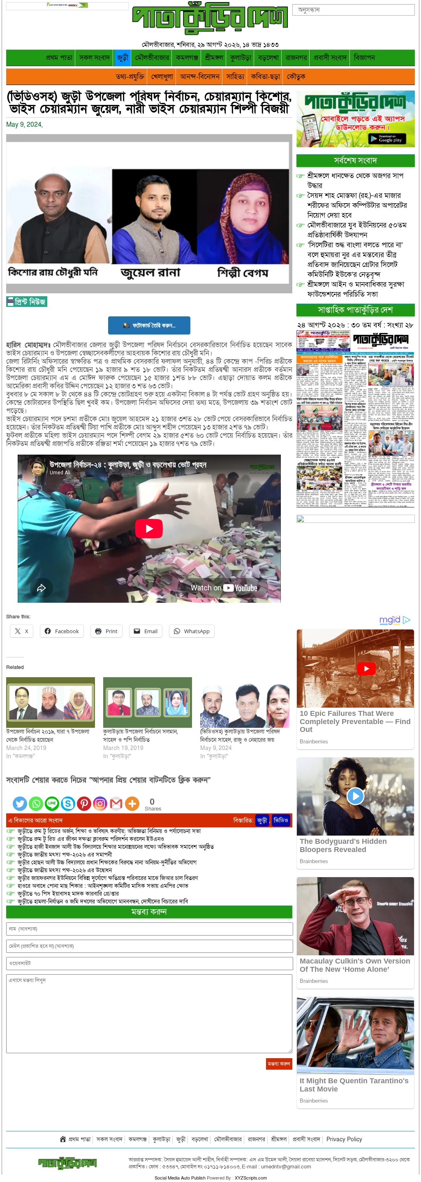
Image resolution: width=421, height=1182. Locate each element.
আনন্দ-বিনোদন (200, 76)
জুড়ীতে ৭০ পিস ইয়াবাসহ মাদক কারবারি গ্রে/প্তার (68, 894)
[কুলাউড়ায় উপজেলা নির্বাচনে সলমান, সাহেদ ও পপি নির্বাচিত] (147, 702)
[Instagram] (100, 799)
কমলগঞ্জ (187, 58)
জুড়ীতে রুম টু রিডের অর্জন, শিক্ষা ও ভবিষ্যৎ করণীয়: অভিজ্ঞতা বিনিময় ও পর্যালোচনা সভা (109, 831)
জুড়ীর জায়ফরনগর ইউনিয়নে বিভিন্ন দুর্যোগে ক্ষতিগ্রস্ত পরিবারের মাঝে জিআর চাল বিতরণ (108, 878)
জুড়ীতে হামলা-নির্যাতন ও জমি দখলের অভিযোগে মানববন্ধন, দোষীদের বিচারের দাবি (103, 902)
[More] (132, 799)
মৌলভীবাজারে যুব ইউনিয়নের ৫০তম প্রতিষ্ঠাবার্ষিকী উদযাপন (357, 230)
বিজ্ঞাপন (364, 58)
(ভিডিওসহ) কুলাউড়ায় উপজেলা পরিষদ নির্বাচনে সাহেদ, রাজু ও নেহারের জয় (240, 736)
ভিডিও (281, 820)
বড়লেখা (268, 58)
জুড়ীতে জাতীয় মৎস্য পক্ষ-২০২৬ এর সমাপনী (65, 855)
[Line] (52, 799)
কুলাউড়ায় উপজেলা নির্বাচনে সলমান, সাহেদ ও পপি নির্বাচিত (140, 736)
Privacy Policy (344, 1139)
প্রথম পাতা (59, 58)
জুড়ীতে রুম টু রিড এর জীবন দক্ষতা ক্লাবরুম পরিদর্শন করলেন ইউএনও (91, 839)
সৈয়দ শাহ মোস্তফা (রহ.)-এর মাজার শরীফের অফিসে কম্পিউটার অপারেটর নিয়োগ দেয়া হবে (357, 205)
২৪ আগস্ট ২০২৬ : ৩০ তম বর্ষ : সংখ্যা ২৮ (355, 325)
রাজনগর (296, 58)
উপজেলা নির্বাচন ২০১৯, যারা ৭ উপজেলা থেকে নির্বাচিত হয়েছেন (47, 736)
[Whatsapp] (36, 799)
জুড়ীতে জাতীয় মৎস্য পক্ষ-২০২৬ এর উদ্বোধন (65, 870)
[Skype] (68, 799)
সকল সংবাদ (94, 58)
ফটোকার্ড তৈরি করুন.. (154, 325)
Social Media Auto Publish (180, 1178)
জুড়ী (122, 58)
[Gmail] (116, 799)
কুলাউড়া (240, 58)
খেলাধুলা (162, 76)
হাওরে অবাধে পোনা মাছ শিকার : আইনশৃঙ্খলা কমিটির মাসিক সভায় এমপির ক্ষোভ (103, 886)
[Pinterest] (84, 799)
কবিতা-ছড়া (265, 76)
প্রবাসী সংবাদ (330, 58)
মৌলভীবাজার (152, 58)
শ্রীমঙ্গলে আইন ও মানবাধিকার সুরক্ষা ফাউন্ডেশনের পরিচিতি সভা (356, 289)
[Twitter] (20, 799)
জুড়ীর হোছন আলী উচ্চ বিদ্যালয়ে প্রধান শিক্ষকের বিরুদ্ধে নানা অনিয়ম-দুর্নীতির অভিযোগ (107, 862)
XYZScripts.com (251, 1178)
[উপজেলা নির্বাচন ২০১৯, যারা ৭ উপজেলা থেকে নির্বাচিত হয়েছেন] (50, 702)
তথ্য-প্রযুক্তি (130, 76)
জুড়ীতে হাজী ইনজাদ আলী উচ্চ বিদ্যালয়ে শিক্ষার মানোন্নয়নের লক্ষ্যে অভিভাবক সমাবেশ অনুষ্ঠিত (116, 847)
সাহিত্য (235, 76)
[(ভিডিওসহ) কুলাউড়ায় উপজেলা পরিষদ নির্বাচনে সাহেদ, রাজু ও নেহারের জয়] (244, 702)
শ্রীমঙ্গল (214, 58)
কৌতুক (296, 76)
